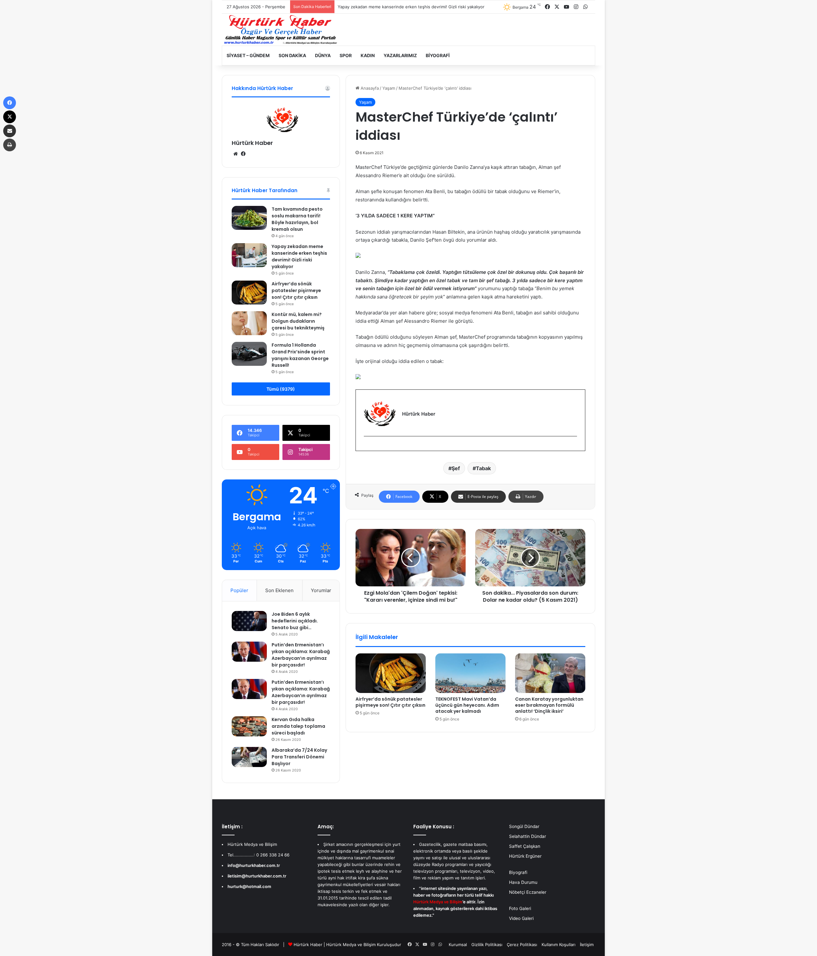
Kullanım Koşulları (558, 944)
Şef (456, 468)
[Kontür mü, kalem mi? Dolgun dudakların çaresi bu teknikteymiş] (249, 323)
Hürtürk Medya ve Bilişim (351, 944)
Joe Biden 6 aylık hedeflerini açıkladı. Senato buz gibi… (295, 621)
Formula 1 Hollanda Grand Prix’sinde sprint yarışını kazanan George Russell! (300, 355)
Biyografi (438, 55)
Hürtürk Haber (252, 143)
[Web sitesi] (235, 154)
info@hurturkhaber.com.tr (254, 865)
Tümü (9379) (280, 389)
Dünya (323, 55)
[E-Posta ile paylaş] (9, 130)
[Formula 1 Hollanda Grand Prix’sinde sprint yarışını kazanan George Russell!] (249, 354)
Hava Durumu (523, 882)
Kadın (368, 55)
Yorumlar (321, 590)
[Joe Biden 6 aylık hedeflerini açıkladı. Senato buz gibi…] (249, 621)
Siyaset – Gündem (248, 55)
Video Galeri (521, 918)
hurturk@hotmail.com (249, 886)
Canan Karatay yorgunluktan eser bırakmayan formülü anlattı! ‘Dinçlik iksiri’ (549, 705)
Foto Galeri (520, 908)
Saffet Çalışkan (524, 846)
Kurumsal (458, 944)
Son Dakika (292, 55)
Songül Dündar (524, 826)
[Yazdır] (9, 145)
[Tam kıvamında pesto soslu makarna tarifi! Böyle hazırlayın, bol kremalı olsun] (249, 218)
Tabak (483, 468)
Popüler (239, 590)
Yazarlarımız (400, 55)
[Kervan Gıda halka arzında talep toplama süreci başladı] (249, 726)
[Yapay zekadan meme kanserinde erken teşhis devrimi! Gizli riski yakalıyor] (249, 255)
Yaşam (388, 88)
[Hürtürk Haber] (281, 29)
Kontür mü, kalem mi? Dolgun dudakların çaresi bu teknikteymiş (298, 321)
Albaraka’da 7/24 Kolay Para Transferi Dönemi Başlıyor (299, 757)
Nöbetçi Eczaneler (527, 892)
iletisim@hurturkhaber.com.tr (257, 875)
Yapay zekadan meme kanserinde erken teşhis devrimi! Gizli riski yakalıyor (299, 256)
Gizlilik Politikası (486, 944)
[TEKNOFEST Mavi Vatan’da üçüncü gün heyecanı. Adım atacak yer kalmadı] (470, 673)
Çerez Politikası (522, 944)
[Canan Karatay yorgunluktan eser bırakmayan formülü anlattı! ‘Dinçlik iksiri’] (550, 673)
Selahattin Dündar (527, 836)
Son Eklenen (279, 590)
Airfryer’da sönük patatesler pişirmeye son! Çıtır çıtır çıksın (390, 702)
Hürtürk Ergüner (525, 856)
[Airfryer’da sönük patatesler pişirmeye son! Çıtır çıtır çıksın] (391, 673)
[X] (9, 116)
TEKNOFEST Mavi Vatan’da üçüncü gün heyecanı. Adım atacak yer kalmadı (467, 705)
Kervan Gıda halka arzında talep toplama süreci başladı (298, 726)
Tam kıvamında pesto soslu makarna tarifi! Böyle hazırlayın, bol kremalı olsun (297, 219)
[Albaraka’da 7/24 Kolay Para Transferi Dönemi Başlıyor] (249, 757)
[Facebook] (367, 447)
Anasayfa (369, 88)
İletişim (587, 944)
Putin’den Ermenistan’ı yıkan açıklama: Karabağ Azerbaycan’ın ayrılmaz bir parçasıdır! (301, 655)
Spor (346, 55)
